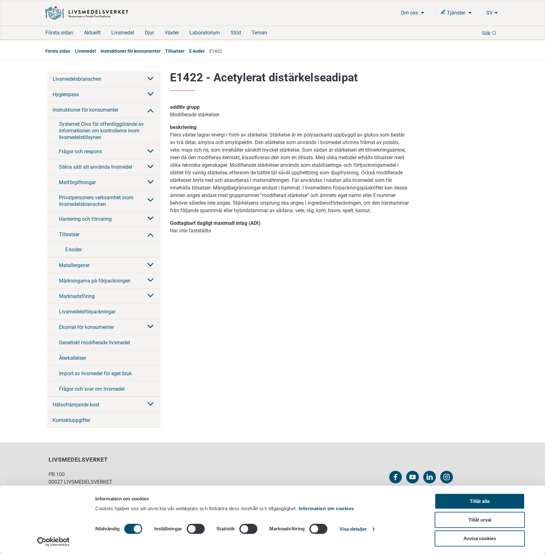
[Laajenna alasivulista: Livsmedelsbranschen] (150, 79)
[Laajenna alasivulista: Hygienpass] (150, 95)
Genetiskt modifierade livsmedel (94, 343)
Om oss (410, 13)
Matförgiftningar (77, 182)
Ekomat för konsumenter (86, 327)
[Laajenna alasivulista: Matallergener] (150, 265)
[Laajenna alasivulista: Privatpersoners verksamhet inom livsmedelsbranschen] (150, 201)
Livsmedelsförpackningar (87, 312)
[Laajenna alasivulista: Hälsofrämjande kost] (150, 405)
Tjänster (456, 13)
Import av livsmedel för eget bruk (95, 373)
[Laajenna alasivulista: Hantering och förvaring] (150, 219)
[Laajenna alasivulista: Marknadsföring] (150, 296)
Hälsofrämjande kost (76, 405)
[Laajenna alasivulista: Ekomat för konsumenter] (150, 327)
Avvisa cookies (479, 538)
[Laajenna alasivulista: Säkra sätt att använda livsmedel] (150, 167)
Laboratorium (205, 33)
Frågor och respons (80, 152)
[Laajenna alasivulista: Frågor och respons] (150, 152)
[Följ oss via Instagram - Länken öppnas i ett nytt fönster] (446, 477)
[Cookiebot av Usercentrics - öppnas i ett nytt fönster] (53, 541)
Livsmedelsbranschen (77, 79)
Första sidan (59, 33)
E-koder (197, 51)
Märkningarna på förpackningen (95, 281)
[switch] (196, 529)
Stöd (236, 33)
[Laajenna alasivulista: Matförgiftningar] (150, 183)
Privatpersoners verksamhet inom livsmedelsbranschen (96, 201)
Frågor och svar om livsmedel (92, 389)
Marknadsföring (77, 296)
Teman (259, 33)
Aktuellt (92, 33)
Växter (172, 33)
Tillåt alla (479, 501)
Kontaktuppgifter (71, 420)
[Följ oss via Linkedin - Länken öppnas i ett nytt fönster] (429, 477)
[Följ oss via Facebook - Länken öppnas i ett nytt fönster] (395, 477)
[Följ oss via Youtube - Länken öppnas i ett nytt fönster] (412, 477)
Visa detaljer (353, 529)
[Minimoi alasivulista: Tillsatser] (150, 234)
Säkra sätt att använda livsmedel (95, 167)
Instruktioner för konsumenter (131, 51)
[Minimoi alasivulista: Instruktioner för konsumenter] (150, 110)
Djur (149, 33)
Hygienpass (66, 94)
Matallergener (74, 265)
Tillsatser (175, 51)
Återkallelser (72, 358)
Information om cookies (326, 508)
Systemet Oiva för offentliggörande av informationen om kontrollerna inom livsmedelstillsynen (101, 130)
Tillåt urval (479, 519)
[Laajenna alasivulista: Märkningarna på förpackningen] (150, 281)
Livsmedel (122, 33)
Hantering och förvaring (85, 219)
